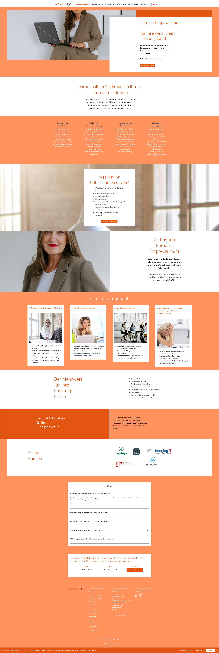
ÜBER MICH (92, 614)
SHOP (90, 607)
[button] (71, 503)
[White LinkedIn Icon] (136, 595)
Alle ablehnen (199, 650)
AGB (119, 639)
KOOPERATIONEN (93, 626)
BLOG (90, 620)
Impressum (104, 639)
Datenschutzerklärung (90, 650)
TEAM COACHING (93, 604)
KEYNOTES (92, 601)
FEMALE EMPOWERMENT (95, 595)
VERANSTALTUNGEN (94, 611)
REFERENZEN (92, 617)
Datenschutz (113, 639)
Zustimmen (210, 650)
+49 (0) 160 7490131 (86, 570)
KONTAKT (91, 623)
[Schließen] (217, 650)
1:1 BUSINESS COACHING (95, 598)
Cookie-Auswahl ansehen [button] (186, 650)
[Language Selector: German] (154, 4)
